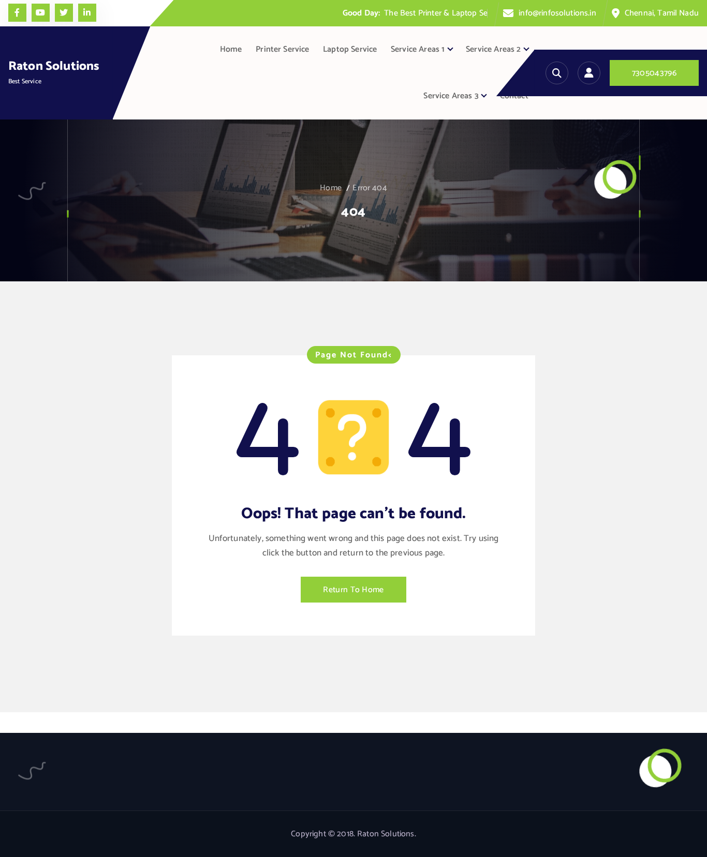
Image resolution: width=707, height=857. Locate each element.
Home (231, 49)
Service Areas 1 (418, 49)
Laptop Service (350, 49)
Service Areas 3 (450, 96)
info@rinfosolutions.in (557, 13)
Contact (514, 96)
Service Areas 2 (493, 49)
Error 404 (369, 188)
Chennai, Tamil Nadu (662, 13)
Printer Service (282, 49)
